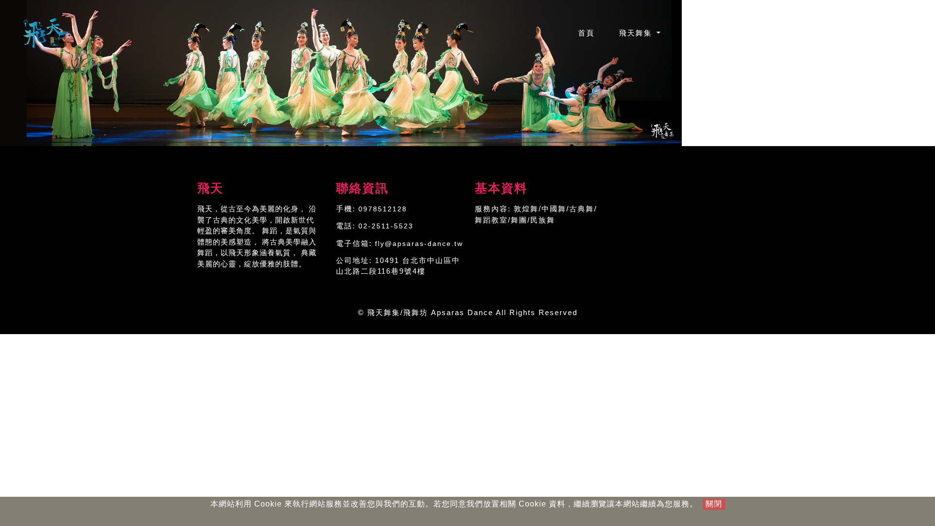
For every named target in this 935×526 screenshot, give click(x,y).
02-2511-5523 (385, 226)
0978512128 (382, 209)
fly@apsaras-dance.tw (419, 243)
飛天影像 (816, 33)
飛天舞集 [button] (637, 33)
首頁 (592, 32)
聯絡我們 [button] (876, 33)
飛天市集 (759, 33)
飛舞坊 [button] (698, 33)
